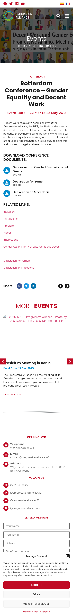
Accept (36, 585)
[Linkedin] (17, 3)
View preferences (36, 604)
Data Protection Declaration (36, 611)
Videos (7, 232)
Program (8, 225)
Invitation (9, 211)
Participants (10, 218)
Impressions (10, 239)
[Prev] (61, 286)
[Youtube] (23, 3)
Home (21, 45)
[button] (68, 556)
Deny (36, 594)
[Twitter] (11, 3)
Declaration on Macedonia (18, 267)
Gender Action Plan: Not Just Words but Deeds (31, 246)
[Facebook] (5, 3)
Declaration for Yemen (17, 260)
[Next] (67, 286)
